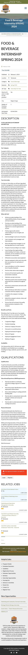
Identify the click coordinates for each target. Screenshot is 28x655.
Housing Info (6, 580)
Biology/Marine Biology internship (10, 605)
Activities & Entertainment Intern (9, 489)
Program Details (7, 564)
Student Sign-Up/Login (15, 1)
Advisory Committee (8, 582)
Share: (2, 540)
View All (3, 611)
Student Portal (13, 551)
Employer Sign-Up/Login (9, 2)
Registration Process (8, 571)
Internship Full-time (16, 88)
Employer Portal (22, 551)
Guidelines (5, 568)
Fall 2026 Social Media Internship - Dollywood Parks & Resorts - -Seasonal (10, 515)
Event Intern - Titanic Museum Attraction (11, 608)
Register (10, 477)
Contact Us (18, 2)
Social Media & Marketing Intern (9, 496)
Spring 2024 (14, 85)
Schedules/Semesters (8, 566)
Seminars (5, 575)
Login (3, 477)
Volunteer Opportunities (9, 573)
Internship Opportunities (9, 578)
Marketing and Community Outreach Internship (13, 601)
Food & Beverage (15, 81)
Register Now (6, 589)
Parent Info (6, 585)
